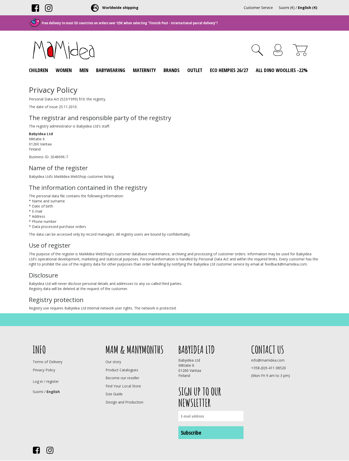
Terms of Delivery (47, 361)
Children (38, 70)
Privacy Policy (44, 369)
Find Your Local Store (123, 386)
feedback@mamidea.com (286, 264)
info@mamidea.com (268, 360)
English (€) (307, 7)
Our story (113, 361)
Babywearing (110, 70)
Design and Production (124, 402)
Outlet (194, 70)
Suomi (38, 391)
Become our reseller (122, 377)
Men (83, 70)
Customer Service (258, 7)
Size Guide (114, 393)
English (53, 391)
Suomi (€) (287, 7)
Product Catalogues (122, 369)
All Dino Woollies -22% (282, 70)
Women (64, 70)
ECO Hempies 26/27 (229, 70)
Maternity (144, 70)
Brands (172, 70)
